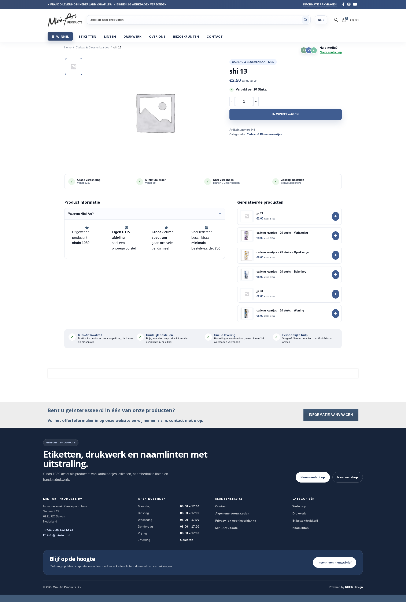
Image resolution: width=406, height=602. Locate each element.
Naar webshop (347, 477)
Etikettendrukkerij (305, 520)
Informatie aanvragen (320, 4)
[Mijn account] (336, 20)
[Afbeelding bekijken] (73, 66)
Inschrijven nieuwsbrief (334, 562)
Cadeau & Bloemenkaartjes (92, 47)
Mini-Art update (226, 527)
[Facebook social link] (343, 4)
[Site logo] (65, 19)
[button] (155, 112)
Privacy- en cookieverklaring (235, 520)
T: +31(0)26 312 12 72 (58, 529)
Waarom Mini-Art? (81, 213)
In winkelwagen (285, 114)
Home (67, 47)
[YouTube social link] (355, 4)
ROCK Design (354, 587)
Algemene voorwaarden (232, 513)
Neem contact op (331, 52)
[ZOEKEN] (305, 20)
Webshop (299, 506)
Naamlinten (300, 527)
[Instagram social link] (349, 4)
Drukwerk (299, 513)
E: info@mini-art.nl (56, 535)
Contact (221, 506)
